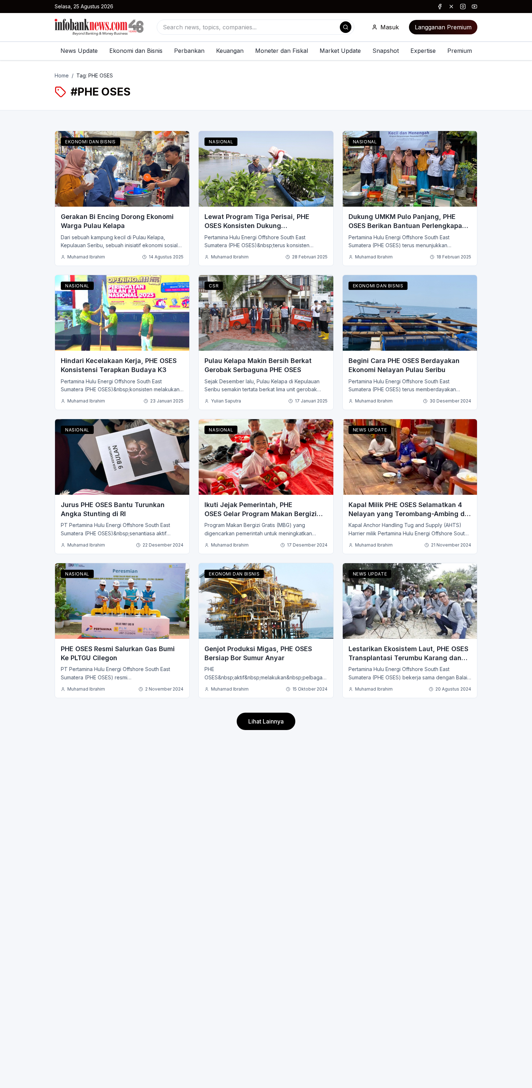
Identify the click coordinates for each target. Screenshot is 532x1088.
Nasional (221, 141)
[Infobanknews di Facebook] (440, 6)
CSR (214, 285)
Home (62, 75)
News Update (79, 50)
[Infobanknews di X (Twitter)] (451, 6)
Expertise (423, 50)
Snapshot (385, 50)
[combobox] (255, 27)
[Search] (345, 27)
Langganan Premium (443, 27)
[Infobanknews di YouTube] (474, 6)
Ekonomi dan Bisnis (135, 50)
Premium (459, 50)
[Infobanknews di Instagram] (463, 6)
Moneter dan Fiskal (281, 50)
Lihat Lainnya (266, 721)
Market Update (340, 50)
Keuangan (230, 50)
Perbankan (189, 50)
